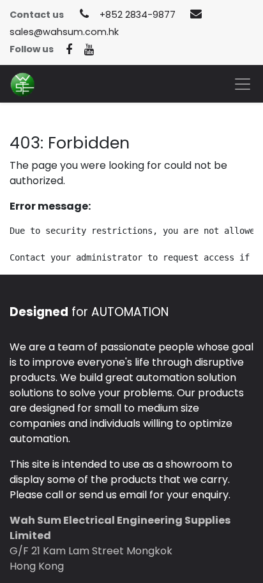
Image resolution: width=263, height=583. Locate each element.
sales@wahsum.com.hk (64, 31)
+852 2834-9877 (138, 14)
